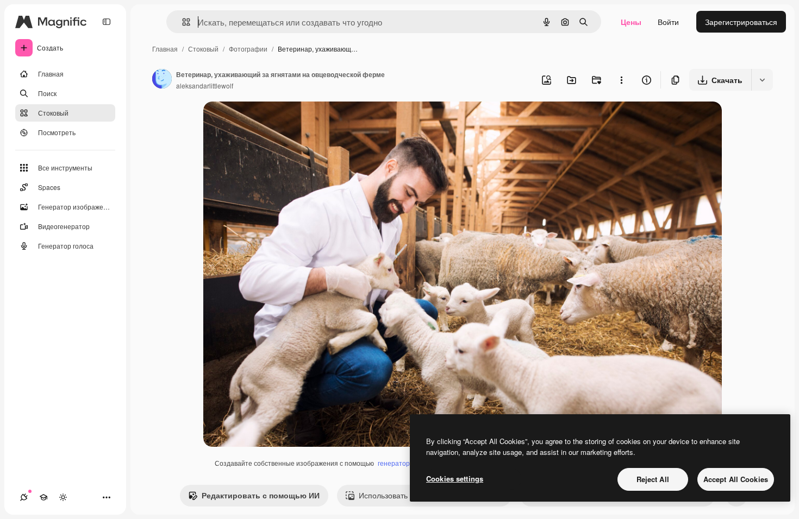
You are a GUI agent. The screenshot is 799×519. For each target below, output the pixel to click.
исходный (276, 122)
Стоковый (203, 48)
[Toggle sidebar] (106, 21)
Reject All (652, 479)
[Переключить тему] (63, 497)
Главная (165, 48)
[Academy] (43, 497)
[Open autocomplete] (182, 22)
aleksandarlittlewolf (204, 85)
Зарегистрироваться (741, 21)
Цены (631, 21)
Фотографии (248, 48)
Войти (668, 21)
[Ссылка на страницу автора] (162, 80)
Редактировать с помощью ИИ (261, 495)
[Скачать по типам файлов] (762, 80)
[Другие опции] (621, 80)
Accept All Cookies (735, 479)
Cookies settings (454, 478)
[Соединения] (24, 497)
